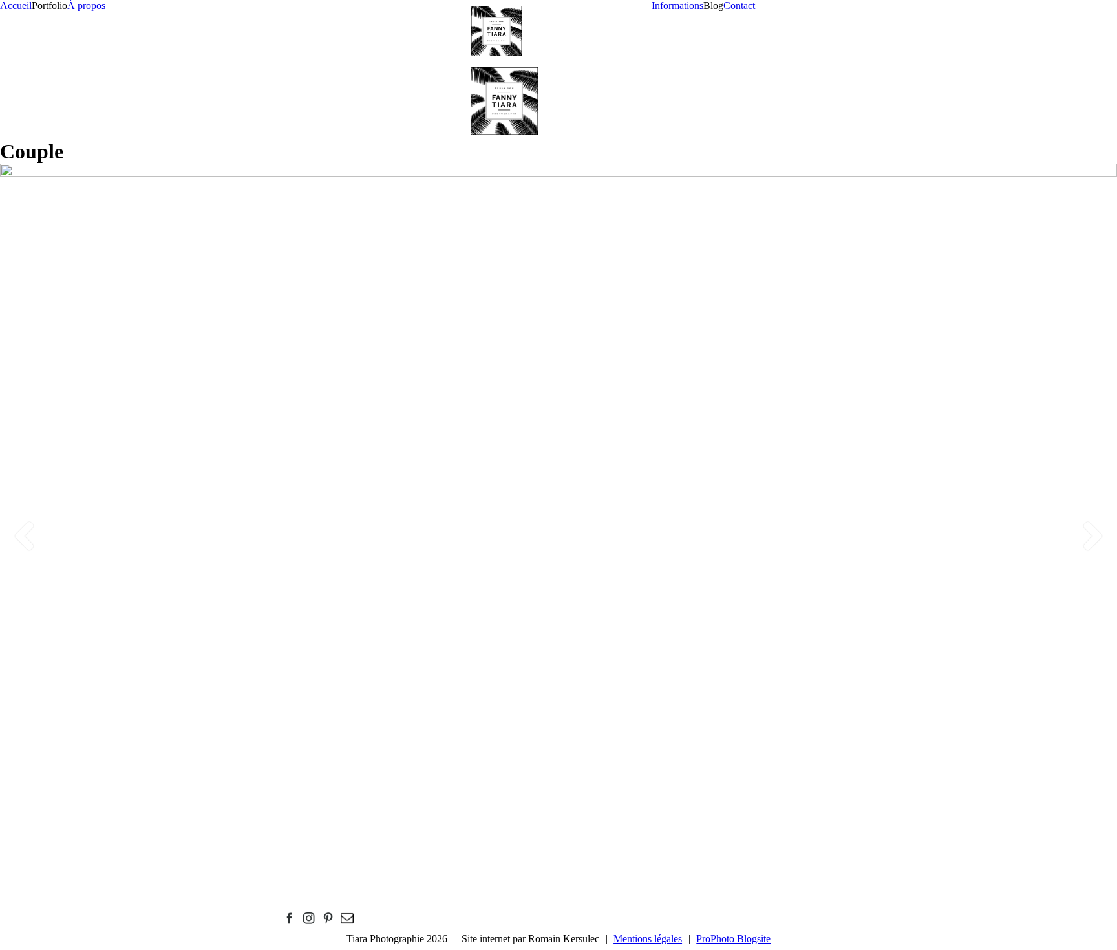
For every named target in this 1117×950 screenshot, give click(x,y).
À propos (86, 5)
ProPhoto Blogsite (733, 938)
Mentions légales (647, 938)
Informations (677, 5)
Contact (739, 5)
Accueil (16, 5)
